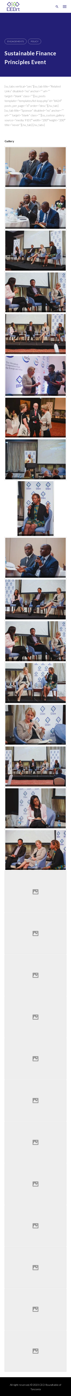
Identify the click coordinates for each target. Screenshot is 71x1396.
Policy (34, 41)
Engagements (15, 41)
